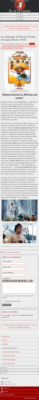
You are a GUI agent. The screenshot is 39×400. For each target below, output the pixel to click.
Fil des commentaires (9, 384)
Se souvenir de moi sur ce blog (12, 301)
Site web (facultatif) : (8, 273)
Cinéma (32, 44)
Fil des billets (7, 382)
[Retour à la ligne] (25, 281)
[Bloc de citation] (28, 281)
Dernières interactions (10, 348)
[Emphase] (6, 281)
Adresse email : (7, 267)
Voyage (21, 48)
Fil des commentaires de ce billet (11, 252)
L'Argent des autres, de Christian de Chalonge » (22, 27)
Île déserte (25, 46)
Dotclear (33, 398)
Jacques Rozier (33, 46)
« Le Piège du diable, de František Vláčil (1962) (16, 26)
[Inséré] (9, 281)
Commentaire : (7, 278)
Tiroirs (5, 340)
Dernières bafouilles (9, 360)
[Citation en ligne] (15, 281)
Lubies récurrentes (9, 356)
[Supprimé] (12, 281)
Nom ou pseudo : (7, 261)
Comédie (10, 46)
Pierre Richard (5, 48)
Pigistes (5, 344)
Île (21, 46)
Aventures (4, 46)
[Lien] (31, 281)
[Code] (19, 281)
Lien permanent (25, 44)
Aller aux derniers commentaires (19, 1)
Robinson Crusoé (13, 48)
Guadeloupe (17, 46)
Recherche (6, 336)
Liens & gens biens (9, 363)
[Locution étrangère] (22, 281)
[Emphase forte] (3, 281)
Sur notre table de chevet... (11, 352)
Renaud (5, 44)
